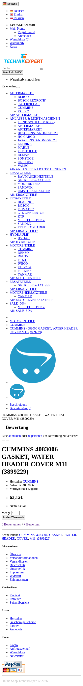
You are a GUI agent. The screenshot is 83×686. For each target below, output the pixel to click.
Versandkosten (19, 561)
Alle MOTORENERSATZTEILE (31, 300)
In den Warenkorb (13, 517)
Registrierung (26, 32)
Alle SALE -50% (21, 310)
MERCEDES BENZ (31, 220)
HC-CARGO (26, 136)
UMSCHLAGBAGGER (34, 191)
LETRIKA (25, 144)
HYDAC (24, 238)
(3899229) (43, 538)
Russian (18, 18)
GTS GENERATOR (31, 213)
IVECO (23, 263)
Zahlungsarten (19, 579)
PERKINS (24, 271)
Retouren (15, 599)
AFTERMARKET (22, 93)
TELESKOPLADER (31, 227)
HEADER (8, 538)
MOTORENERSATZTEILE (28, 292)
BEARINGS (26, 202)
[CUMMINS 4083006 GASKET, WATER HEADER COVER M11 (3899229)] (33, 382)
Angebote (16, 629)
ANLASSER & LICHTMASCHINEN (35, 118)
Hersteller (16, 618)
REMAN (24, 154)
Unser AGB (17, 568)
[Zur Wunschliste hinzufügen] (3, 440)
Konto (14, 645)
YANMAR (25, 274)
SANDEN (24, 223)
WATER (70, 535)
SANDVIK (25, 187)
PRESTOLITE (27, 151)
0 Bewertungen (11, 524)
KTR (21, 216)
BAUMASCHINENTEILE (35, 176)
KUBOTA (24, 267)
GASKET (55, 535)
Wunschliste (17, 652)
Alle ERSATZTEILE (23, 194)
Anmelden (24, 35)
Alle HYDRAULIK (23, 242)
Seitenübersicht (19, 602)
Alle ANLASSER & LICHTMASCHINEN (38, 169)
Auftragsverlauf (20, 648)
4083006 (42, 535)
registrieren (35, 435)
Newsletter (16, 656)
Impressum (17, 572)
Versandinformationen (24, 558)
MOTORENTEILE (22, 245)
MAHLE (23, 147)
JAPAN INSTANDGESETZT (37, 140)
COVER (22, 538)
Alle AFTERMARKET (25, 115)
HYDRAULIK (19, 234)
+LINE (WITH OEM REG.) (36, 122)
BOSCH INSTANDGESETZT (38, 133)
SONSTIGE (26, 158)
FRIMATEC (26, 209)
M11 (32, 538)
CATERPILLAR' (29, 104)
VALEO (23, 165)
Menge (6, 513)
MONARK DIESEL (31, 183)
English (18, 14)
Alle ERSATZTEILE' (24, 231)
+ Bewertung (32, 524)
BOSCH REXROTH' (32, 100)
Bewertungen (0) (20, 408)
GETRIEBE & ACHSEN (34, 180)
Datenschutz (17, 565)
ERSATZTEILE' (20, 198)
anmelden (14, 435)
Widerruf (15, 576)
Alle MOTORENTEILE (25, 278)
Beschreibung (18, 404)
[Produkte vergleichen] (7, 440)
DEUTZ (23, 256)
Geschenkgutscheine (23, 622)
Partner (14, 625)
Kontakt (15, 595)
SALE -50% (18, 303)
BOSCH (23, 205)
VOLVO (23, 111)
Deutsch (18, 10)
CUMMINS (25, 107)
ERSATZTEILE (20, 173)
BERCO (23, 96)
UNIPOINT (25, 162)
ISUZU (22, 260)
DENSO (23, 252)
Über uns (15, 554)
